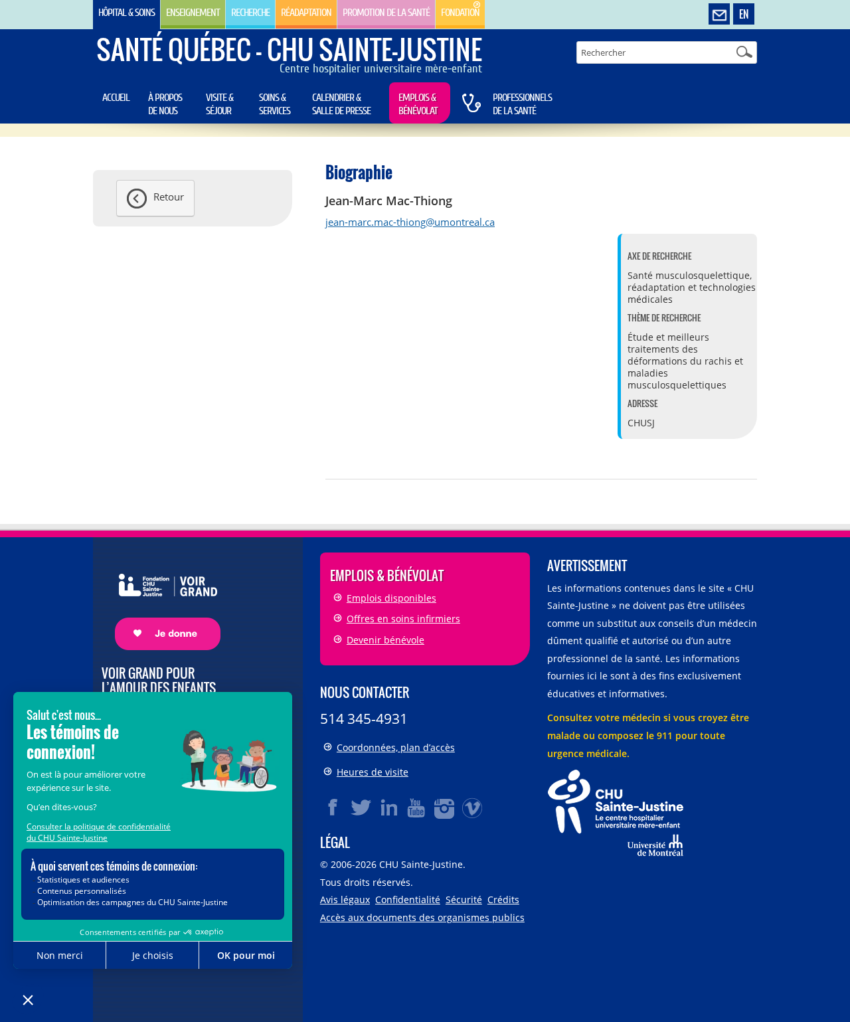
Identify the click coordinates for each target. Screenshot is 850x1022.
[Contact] (719, 14)
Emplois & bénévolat (418, 104)
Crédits (503, 899)
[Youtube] (417, 807)
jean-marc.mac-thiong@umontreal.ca (410, 221)
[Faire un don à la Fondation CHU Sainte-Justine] (161, 600)
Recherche (250, 12)
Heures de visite (372, 772)
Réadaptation (306, 12)
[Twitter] (361, 807)
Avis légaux (345, 899)
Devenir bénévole (385, 640)
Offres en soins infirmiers (403, 618)
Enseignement (193, 12)
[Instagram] (445, 807)
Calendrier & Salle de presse (341, 104)
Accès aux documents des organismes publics (422, 917)
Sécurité (464, 899)
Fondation (460, 12)
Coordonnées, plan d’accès (396, 747)
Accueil (115, 97)
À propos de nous (165, 104)
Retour (168, 196)
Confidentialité (407, 899)
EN (743, 14)
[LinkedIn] (389, 807)
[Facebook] (333, 807)
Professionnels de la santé (522, 104)
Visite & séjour (219, 104)
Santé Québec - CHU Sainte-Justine (289, 49)
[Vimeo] (473, 807)
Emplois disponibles (391, 598)
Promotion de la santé (386, 12)
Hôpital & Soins (126, 12)
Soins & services (274, 104)
